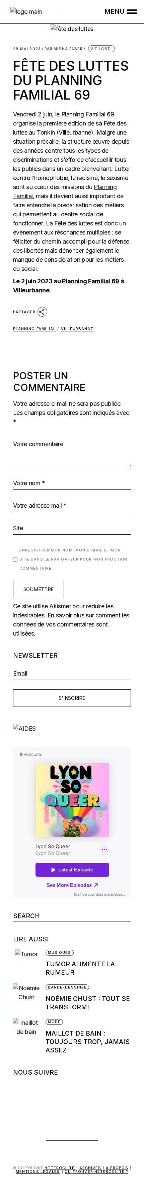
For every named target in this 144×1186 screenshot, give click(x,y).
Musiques (59, 952)
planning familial (34, 328)
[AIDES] (72, 728)
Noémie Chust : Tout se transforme (88, 1003)
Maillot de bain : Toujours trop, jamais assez (88, 1042)
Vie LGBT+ (101, 48)
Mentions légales (38, 1171)
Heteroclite (60, 1167)
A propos (117, 1167)
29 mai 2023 (27, 49)
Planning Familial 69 (90, 281)
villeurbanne (77, 328)
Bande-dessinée (67, 987)
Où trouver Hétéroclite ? (96, 1171)
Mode (54, 1021)
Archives (90, 1167)
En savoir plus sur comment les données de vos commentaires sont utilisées (71, 624)
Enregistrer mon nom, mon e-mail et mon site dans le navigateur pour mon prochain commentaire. (73, 559)
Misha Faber (64, 49)
